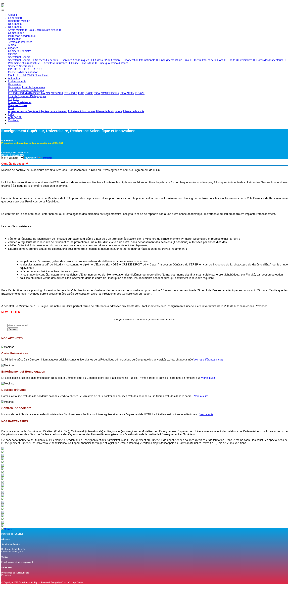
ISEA (123, 93)
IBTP (81, 93)
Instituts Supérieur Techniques (26, 90)
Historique (14, 20)
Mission (25, 20)
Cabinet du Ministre (19, 51)
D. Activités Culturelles (53, 63)
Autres (12, 45)
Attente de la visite (133, 111)
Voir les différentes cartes (208, 359)
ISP (10, 99)
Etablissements (17, 81)
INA (42, 93)
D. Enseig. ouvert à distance (111, 63)
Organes (13, 48)
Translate (47, 158)
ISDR (36, 93)
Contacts (13, 120)
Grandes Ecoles (17, 105)
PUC (39, 69)
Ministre (12, 54)
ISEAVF (139, 93)
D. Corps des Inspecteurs (268, 60)
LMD (11, 114)
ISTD (74, 93)
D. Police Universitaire (81, 63)
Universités (14, 84)
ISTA (60, 93)
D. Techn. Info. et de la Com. (207, 60)
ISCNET (106, 93)
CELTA (31, 69)
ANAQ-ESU (15, 117)
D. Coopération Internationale (137, 60)
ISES (54, 93)
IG (15, 69)
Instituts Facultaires (33, 87)
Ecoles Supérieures (19, 102)
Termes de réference (20, 42)
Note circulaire (53, 29)
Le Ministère (15, 17)
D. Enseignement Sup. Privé (173, 60)
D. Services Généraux (45, 60)
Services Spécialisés (20, 66)
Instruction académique (22, 36)
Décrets (39, 29)
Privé (11, 108)
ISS (47, 93)
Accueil (12, 14)
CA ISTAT (20, 75)
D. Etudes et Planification (105, 60)
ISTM (16, 93)
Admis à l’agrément (28, 111)
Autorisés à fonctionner (81, 111)
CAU (11, 75)
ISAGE (89, 93)
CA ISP (31, 75)
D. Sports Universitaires (238, 60)
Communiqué (16, 33)
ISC (10, 93)
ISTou (67, 93)
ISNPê (115, 93)
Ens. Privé (42, 75)
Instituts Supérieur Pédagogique (27, 96)
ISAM (23, 93)
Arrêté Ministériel (18, 29)
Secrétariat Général (19, 57)
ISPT (16, 99)
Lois (31, 29)
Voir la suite (208, 377)
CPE (11, 69)
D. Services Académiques (74, 60)
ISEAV (130, 93)
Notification (14, 39)
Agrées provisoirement (53, 111)
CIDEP (22, 69)
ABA (30, 93)
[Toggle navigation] (2, 3)
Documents (15, 23)
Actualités (14, 78)
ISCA (97, 93)
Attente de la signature (108, 111)
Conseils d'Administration (23, 72)
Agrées (12, 111)
